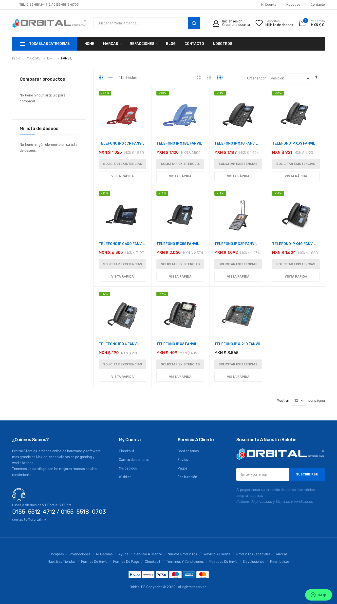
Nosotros (293, 4)
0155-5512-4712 (38, 4)
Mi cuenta (268, 4)
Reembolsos (280, 562)
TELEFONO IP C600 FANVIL (122, 244)
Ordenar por (256, 78)
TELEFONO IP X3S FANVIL (293, 143)
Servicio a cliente (217, 554)
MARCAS (110, 44)
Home (89, 44)
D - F (51, 58)
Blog (171, 44)
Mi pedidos (104, 554)
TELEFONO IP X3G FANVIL (236, 143)
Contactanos (188, 451)
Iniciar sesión (232, 21)
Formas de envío (94, 562)
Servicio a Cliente (148, 554)
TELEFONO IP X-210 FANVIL (237, 344)
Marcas (282, 554)
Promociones (80, 554)
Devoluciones (253, 562)
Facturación (187, 477)
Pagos (182, 468)
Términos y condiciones (185, 562)
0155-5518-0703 (66, 4)
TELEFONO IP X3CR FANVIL (122, 143)
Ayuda (123, 554)
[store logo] (49, 23)
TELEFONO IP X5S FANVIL (177, 244)
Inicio (16, 58)
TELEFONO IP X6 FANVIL (176, 344)
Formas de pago (126, 562)
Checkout (126, 451)
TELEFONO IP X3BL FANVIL (179, 143)
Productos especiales (253, 554)
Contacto (318, 4)
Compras (57, 554)
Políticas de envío (223, 562)
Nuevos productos (182, 554)
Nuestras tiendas (61, 562)
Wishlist (125, 477)
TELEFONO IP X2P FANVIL (236, 244)
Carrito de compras (134, 460)
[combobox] (139, 23)
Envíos (183, 460)
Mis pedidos (128, 468)
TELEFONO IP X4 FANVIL (119, 344)
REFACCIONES (142, 44)
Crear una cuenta (236, 25)
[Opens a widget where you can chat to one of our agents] (318, 595)
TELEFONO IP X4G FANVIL (294, 244)
